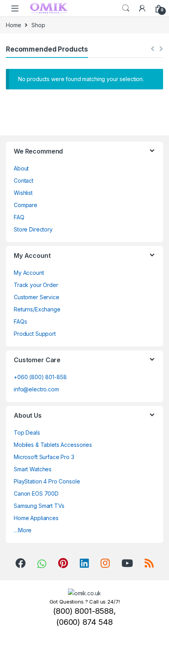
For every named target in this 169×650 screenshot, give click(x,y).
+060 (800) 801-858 (40, 377)
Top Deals (27, 432)
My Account (29, 272)
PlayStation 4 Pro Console (47, 481)
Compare (25, 205)
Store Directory (33, 229)
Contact (23, 180)
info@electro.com (36, 389)
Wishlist (23, 192)
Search (125, 8)
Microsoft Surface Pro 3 (44, 457)
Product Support (35, 333)
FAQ (19, 217)
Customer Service (36, 297)
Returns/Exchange (37, 309)
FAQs (20, 321)
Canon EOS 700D (36, 493)
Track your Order (36, 284)
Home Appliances (36, 518)
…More (22, 530)
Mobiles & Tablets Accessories (53, 444)
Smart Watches (32, 469)
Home (13, 25)
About (21, 168)
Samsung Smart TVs (39, 505)
